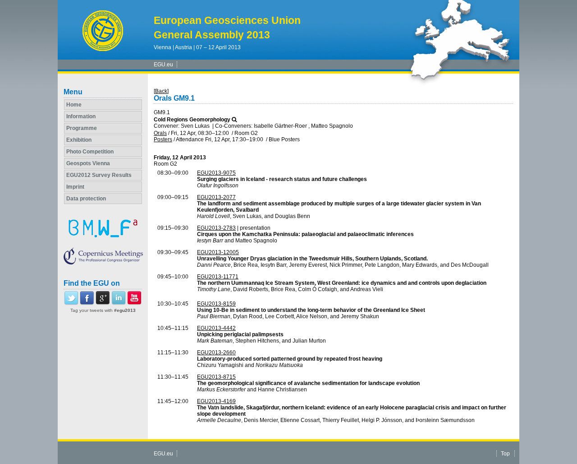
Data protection (86, 198)
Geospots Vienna (88, 163)
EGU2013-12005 (218, 252)
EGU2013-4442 (216, 328)
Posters (163, 139)
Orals (160, 133)
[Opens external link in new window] (71, 303)
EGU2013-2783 (216, 228)
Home (74, 105)
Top (505, 453)
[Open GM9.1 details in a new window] (234, 119)
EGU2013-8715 (216, 377)
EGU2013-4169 (216, 401)
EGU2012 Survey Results (99, 175)
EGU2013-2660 (216, 352)
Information (81, 116)
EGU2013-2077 (216, 197)
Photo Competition (90, 151)
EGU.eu (163, 64)
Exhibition (79, 140)
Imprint (75, 187)
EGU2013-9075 (216, 173)
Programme (81, 128)
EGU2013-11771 (217, 277)
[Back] (161, 91)
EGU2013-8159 (216, 304)
